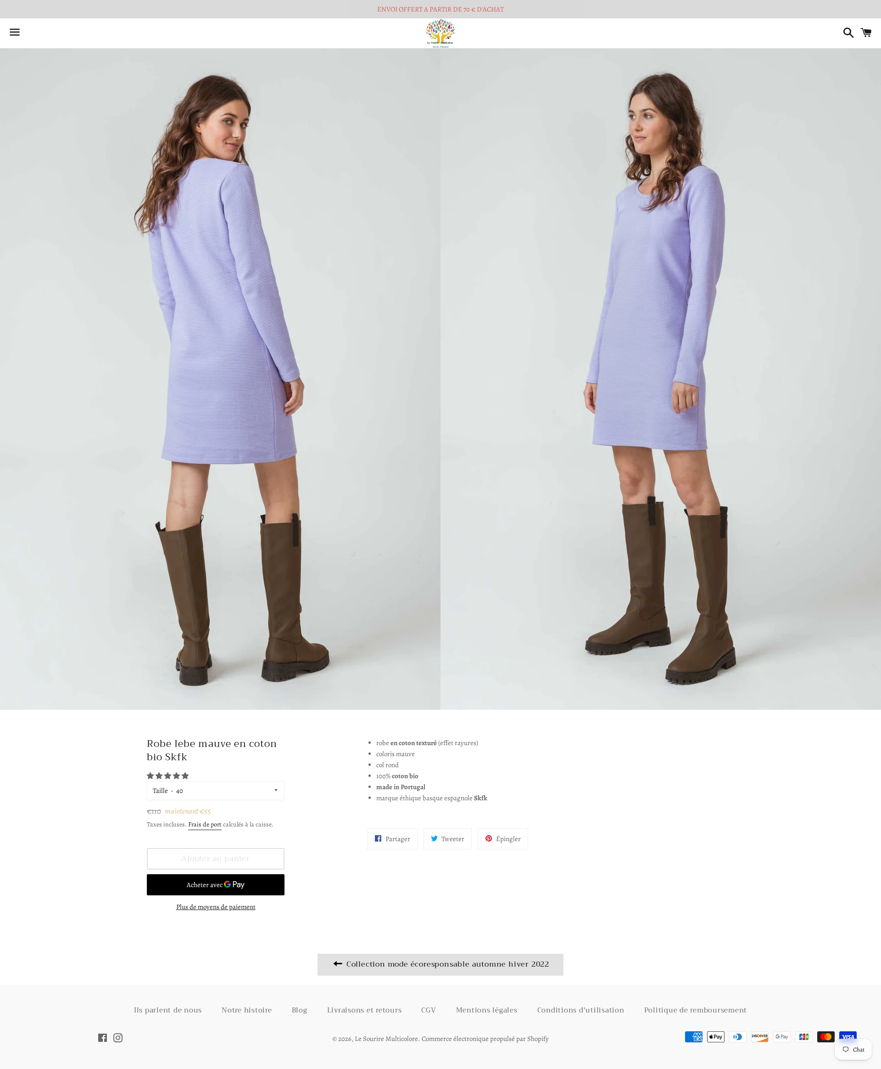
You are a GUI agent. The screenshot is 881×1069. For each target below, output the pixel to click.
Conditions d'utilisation (581, 1010)
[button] (168, 776)
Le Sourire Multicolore (386, 1038)
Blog (299, 1010)
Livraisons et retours (364, 1010)
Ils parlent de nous (168, 1010)
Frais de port (205, 824)
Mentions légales (487, 1010)
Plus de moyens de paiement (216, 906)
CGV (428, 1010)
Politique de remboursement (695, 1010)
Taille (160, 790)
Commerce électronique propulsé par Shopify (485, 1038)
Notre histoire (247, 1010)
